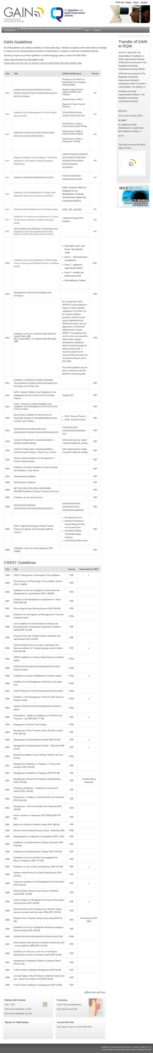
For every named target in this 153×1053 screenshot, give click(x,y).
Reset (136, 2)
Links (86, 30)
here (64, 1009)
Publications (9, 30)
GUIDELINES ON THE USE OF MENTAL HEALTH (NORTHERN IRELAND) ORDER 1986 (43, 63)
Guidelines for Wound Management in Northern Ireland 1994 (38, 936)
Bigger (128, 2)
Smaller (144, 2)
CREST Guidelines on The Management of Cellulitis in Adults (38, 691)
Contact (97, 30)
